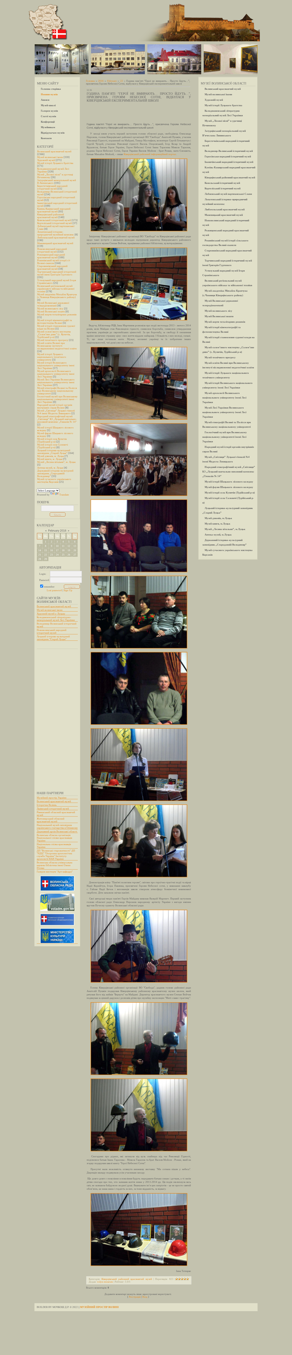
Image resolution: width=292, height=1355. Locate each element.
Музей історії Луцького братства (55, 163)
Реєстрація (135, 1296)
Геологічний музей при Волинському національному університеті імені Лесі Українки (57, 399)
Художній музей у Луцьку (51, 613)
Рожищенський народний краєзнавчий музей (51, 256)
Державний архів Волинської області (57, 831)
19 (69, 550)
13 (74, 546)
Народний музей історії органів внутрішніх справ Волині (54, 406)
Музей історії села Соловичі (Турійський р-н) (52, 446)
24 (57, 554)
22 (45, 554)
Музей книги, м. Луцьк (49, 459)
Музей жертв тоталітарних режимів (56, 314)
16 (51, 550)
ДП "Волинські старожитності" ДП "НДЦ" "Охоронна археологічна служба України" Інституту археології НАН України (56, 854)
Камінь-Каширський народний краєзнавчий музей (53, 210)
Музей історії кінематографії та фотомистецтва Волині (54, 321)
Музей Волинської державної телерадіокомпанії (53, 304)
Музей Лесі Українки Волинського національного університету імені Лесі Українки (56, 382)
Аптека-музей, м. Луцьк (50, 467)
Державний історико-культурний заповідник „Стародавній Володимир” (55, 473)
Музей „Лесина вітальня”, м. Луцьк (56, 462)
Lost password (54, 590)
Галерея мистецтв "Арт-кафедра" (55, 871)
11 (63, 546)
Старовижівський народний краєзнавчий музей (52, 267)
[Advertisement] (55, 717)
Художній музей (46, 160)
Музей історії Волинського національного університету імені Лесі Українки (55, 365)
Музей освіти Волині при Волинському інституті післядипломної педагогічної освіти (57, 346)
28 (39, 559)
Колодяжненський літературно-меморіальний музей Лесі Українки (56, 618)
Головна (90, 80)
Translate (64, 494)
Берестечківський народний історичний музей (52, 187)
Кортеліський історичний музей (54, 223)
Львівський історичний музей (53, 808)
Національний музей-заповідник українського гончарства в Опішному (57, 826)
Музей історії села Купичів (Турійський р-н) (52, 440)
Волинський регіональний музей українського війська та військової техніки (55, 289)
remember (49, 586)
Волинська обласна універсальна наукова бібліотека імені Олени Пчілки (54, 865)
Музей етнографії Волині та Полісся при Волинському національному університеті (57, 391)
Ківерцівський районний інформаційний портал (150, 154)
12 (69, 546)
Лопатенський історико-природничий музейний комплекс (55, 233)
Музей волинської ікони (50, 157)
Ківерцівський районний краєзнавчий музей (50, 216)
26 (69, 554)
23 (51, 554)
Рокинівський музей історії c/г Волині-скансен (53, 261)
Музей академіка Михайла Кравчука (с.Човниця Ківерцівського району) (57, 295)
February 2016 (57, 530)
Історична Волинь (47, 805)
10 (57, 546)
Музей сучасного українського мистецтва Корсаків (54, 480)
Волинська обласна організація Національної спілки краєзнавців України (54, 838)
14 (39, 550)
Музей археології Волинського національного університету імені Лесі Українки (55, 374)
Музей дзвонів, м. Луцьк (50, 456)
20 (74, 550)
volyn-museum (105, 1281)
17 (57, 550)
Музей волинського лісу (50, 308)
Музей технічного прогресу (52, 340)
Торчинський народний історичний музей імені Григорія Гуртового (56, 273)
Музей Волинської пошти (51, 311)
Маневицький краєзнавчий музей (55, 243)
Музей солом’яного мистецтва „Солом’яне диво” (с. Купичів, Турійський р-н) (54, 334)
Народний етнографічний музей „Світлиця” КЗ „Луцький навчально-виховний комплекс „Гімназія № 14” (57, 419)
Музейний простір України (51, 797)
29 (45, 559)
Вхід (144, 1296)
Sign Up (68, 590)
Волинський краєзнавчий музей (54, 151)
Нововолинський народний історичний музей (52, 250)
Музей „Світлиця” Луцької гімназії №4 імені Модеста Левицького (56, 412)
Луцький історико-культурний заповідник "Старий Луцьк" (53, 638)
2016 (101, 80)
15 (45, 550)
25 (63, 554)
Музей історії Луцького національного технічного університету (51, 357)
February (112, 80)
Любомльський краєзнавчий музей (56, 237)
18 (63, 550)
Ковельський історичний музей (54, 220)
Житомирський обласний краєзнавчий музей (50, 820)
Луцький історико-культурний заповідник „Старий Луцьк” (53, 451)
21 (39, 554)
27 (74, 554)
